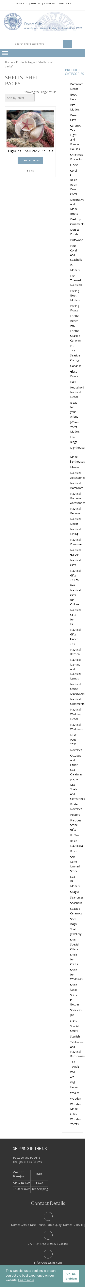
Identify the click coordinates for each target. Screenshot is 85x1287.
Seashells (76, 903)
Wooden (75, 1098)
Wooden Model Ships (75, 1109)
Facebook (21, 3)
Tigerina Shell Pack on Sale (30, 151)
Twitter (35, 3)
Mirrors (74, 467)
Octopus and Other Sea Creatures (76, 765)
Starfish (75, 1036)
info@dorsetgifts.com (48, 1262)
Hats (73, 382)
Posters (75, 815)
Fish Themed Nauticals (76, 280)
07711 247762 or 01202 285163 (48, 1244)
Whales (74, 1093)
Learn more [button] (26, 1280)
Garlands (75, 366)
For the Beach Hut (74, 320)
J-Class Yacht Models (75, 427)
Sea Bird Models (75, 881)
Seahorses (77, 897)
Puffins (74, 835)
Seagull (74, 892)
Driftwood (76, 240)
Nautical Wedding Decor (75, 714)
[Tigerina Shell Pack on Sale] (30, 128)
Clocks (74, 165)
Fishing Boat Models (75, 295)
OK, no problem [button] (71, 1276)
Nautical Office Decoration (77, 688)
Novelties (76, 750)
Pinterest (49, 3)
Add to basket (32, 160)
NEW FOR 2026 (73, 739)
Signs (73, 1020)
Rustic (74, 851)
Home (9, 62)
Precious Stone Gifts (75, 825)
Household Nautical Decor (77, 392)
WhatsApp (65, 3)
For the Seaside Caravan (75, 335)
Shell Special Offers (74, 944)
